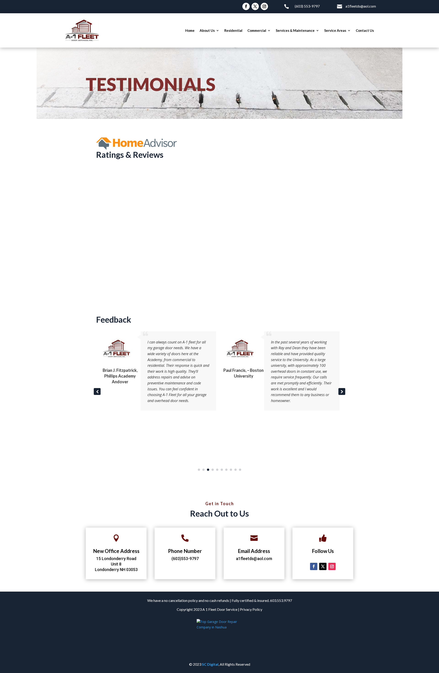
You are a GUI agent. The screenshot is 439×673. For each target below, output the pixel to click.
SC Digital (210, 664)
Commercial (256, 30)
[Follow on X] (255, 6)
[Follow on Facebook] (246, 6)
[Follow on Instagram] (264, 6)
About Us (207, 30)
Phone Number (185, 551)
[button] (341, 391)
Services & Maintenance (295, 30)
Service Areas (335, 30)
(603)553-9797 (185, 558)
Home (190, 30)
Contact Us (365, 30)
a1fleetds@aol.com (360, 6)
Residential (233, 30)
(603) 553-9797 (307, 6)
